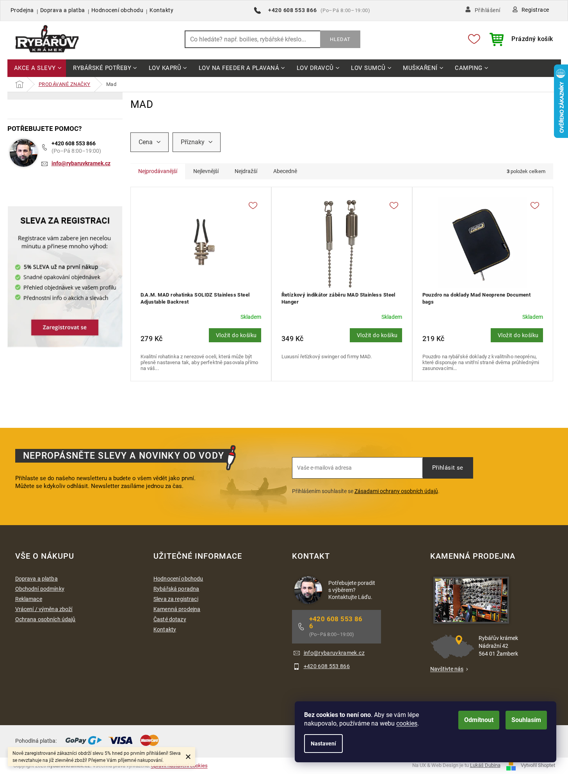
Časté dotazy (169, 619)
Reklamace (28, 599)
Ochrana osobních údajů (45, 619)
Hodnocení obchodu (117, 10)
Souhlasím (526, 720)
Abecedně (285, 171)
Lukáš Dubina (485, 765)
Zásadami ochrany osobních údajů (396, 491)
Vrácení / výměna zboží (44, 609)
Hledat (340, 39)
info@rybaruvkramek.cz (81, 163)
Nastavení (323, 743)
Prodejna (22, 10)
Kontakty (161, 10)
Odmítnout (478, 720)
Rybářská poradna (176, 589)
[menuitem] (36, 68)
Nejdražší (246, 171)
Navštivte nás (446, 669)
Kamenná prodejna (176, 609)
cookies (406, 723)
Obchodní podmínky (39, 589)
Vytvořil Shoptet (538, 765)
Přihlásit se (447, 467)
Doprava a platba (62, 10)
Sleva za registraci (175, 599)
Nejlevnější (206, 171)
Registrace (535, 10)
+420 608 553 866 (74, 143)
